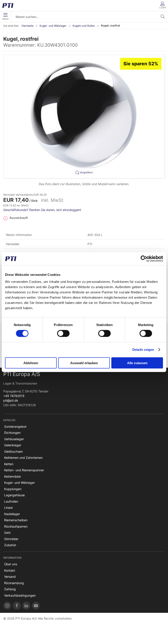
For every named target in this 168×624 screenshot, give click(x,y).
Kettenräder (12, 476)
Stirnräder (11, 539)
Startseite (27, 25)
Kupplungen (12, 489)
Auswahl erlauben (84, 363)
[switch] (63, 333)
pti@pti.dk (10, 400)
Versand (10, 576)
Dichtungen (12, 432)
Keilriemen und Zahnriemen (23, 457)
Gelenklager (12, 445)
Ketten (8, 464)
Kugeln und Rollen (84, 25)
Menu (5, 19)
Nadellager (12, 514)
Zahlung (10, 589)
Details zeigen (143, 349)
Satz (7, 532)
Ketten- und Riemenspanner (24, 470)
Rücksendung (14, 583)
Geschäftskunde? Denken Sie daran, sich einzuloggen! (42, 210)
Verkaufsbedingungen (20, 595)
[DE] (9, 5)
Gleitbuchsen (13, 451)
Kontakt (9, 570)
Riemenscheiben (16, 520)
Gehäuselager (14, 439)
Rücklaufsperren (16, 526)
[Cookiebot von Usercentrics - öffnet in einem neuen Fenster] (144, 258)
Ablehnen (30, 363)
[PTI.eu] (7, 606)
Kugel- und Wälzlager (53, 25)
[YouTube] (36, 606)
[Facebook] (17, 606)
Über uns (10, 564)
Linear (8, 507)
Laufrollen (11, 501)
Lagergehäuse (14, 495)
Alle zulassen (137, 363)
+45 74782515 (13, 396)
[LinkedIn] (26, 606)
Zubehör (10, 545)
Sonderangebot (15, 426)
